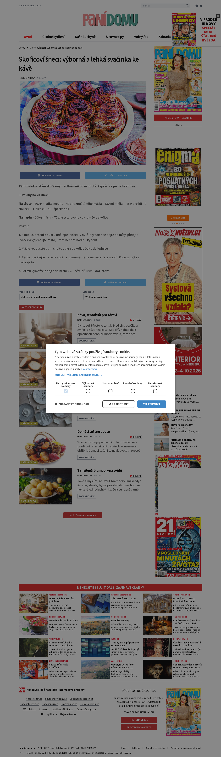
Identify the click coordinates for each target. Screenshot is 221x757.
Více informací (89, 368)
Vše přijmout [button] (151, 403)
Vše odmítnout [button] (118, 403)
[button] (110, 374)
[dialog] (110, 378)
